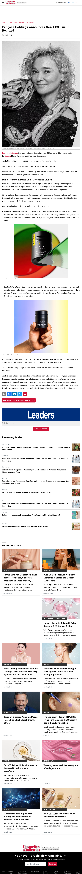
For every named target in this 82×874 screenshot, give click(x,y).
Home (4, 23)
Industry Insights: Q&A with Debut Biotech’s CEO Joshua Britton (59, 624)
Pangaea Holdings (10, 153)
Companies (5, 467)
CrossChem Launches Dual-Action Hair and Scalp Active (25, 526)
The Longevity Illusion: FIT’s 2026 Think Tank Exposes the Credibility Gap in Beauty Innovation (60, 720)
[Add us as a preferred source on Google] (25, 394)
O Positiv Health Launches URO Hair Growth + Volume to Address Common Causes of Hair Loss (36, 448)
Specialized (8, 664)
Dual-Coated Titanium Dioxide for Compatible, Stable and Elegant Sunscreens (59, 577)
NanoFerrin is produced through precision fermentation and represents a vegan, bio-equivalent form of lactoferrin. (21, 778)
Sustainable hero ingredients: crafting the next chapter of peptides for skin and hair (18, 816)
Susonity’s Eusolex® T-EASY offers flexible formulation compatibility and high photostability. (60, 587)
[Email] (4, 394)
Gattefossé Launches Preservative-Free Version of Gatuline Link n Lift (31, 515)
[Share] (9, 394)
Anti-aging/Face (9, 712)
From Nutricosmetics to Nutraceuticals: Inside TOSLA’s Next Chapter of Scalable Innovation (35, 460)
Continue (52, 864)
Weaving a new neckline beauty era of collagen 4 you (60, 767)
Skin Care (29, 23)
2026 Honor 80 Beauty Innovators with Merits (59, 815)
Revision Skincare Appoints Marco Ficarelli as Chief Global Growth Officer (21, 720)
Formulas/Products (16, 23)
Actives (4, 478)
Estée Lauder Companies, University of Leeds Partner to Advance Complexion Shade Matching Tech (34, 471)
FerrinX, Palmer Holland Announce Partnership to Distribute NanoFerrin (20, 768)
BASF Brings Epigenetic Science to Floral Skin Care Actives (26, 492)
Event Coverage (49, 809)
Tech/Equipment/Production (54, 619)
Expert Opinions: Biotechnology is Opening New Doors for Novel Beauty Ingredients (59, 671)
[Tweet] (20, 394)
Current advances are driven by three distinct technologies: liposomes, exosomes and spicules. (20, 681)
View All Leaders (41, 429)
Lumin (8, 156)
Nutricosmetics (6, 444)
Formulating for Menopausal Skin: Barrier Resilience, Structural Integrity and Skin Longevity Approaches (35, 482)
